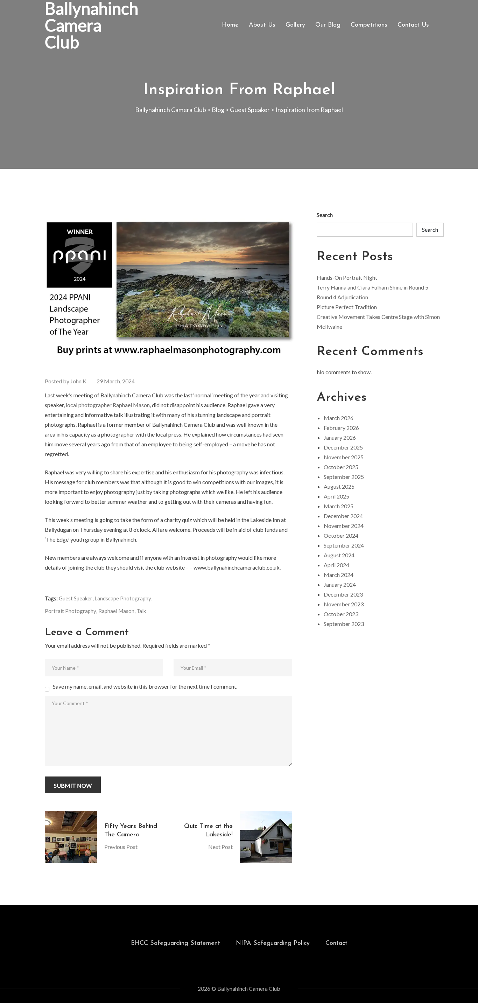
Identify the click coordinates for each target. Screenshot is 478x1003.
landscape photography (122, 598)
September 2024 (344, 545)
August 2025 (339, 486)
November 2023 (344, 604)
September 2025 (344, 476)
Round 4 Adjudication (342, 297)
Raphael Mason (116, 611)
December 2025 (343, 447)
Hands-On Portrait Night (347, 277)
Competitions (369, 25)
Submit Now (73, 785)
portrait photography (70, 611)
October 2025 (341, 467)
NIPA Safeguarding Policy (273, 943)
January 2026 (340, 437)
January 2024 (340, 584)
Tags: (51, 598)
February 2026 (341, 427)
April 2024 (336, 565)
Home (230, 25)
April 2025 (336, 496)
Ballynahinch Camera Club (91, 25)
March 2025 (338, 506)
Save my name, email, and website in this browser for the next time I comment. (145, 686)
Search (325, 214)
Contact (336, 943)
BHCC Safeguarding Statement (175, 943)
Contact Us (413, 25)
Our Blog (327, 25)
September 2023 (344, 623)
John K (78, 381)
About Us (262, 25)
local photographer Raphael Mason (108, 405)
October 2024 (341, 535)
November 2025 (344, 457)
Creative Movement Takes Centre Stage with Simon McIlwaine (378, 321)
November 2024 (344, 525)
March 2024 (338, 574)
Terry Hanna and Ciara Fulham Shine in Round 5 (372, 287)
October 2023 (341, 614)
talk (141, 611)
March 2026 (338, 418)
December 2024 (343, 516)
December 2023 (343, 594)
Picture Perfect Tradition (347, 307)
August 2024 (339, 555)
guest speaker (75, 598)
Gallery (295, 25)
